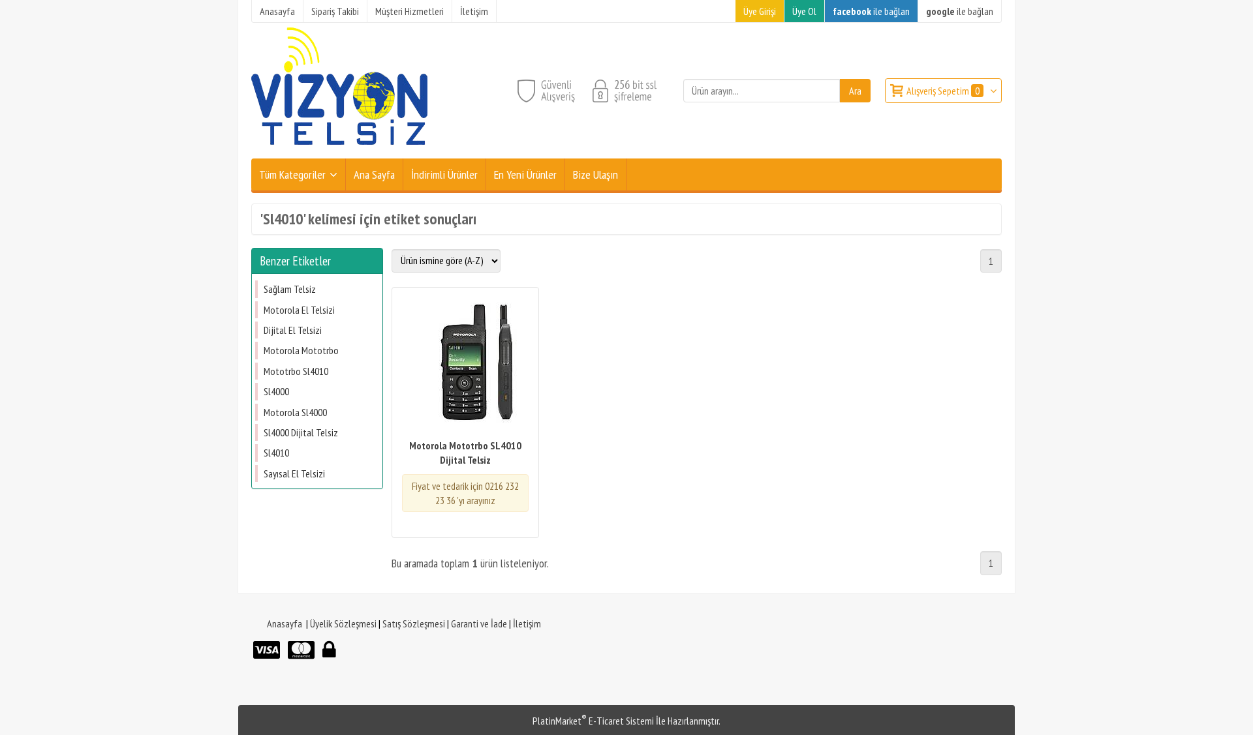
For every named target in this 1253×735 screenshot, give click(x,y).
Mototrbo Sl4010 (296, 371)
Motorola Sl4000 (295, 412)
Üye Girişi (759, 11)
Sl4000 (276, 391)
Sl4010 (276, 452)
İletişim (527, 623)
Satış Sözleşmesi (413, 623)
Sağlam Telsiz (290, 288)
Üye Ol (804, 11)
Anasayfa (284, 623)
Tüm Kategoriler (292, 174)
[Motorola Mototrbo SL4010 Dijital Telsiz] (465, 364)
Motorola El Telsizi (299, 309)
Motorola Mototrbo (301, 350)
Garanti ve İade (479, 623)
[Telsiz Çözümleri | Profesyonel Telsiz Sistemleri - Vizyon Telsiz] (339, 150)
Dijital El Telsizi (293, 330)
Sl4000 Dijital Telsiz (301, 432)
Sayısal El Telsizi (294, 473)
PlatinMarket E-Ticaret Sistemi (593, 720)
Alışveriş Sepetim (943, 90)
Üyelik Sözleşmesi (343, 623)
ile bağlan (871, 11)
